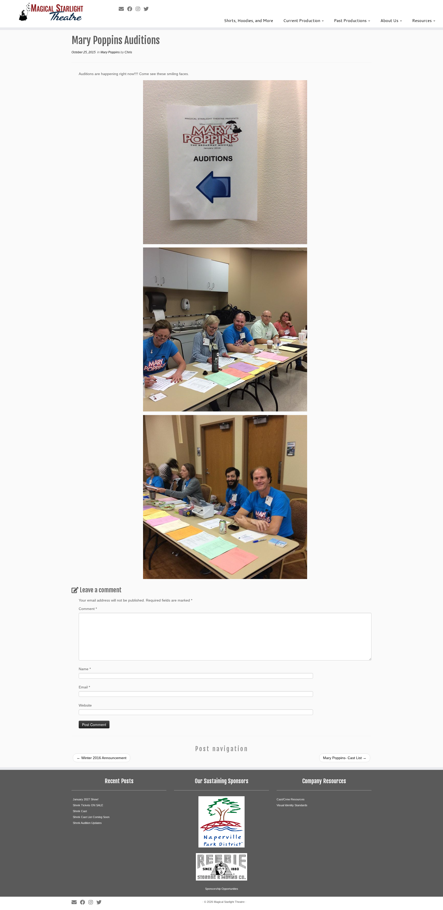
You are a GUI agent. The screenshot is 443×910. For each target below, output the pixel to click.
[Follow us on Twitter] (148, 9)
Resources (422, 20)
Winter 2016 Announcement (101, 758)
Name (85, 669)
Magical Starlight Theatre (229, 901)
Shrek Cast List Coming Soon (91, 817)
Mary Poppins (110, 52)
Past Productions (351, 20)
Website (85, 705)
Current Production (302, 20)
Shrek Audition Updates (87, 822)
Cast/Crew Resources (291, 799)
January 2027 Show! (85, 799)
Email (84, 687)
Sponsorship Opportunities (221, 888)
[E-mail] (123, 9)
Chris (128, 52)
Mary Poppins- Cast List (344, 758)
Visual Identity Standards (292, 805)
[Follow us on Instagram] (140, 9)
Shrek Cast (80, 811)
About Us (389, 20)
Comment (88, 609)
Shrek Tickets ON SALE (88, 805)
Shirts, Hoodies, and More (248, 20)
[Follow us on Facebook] (131, 9)
